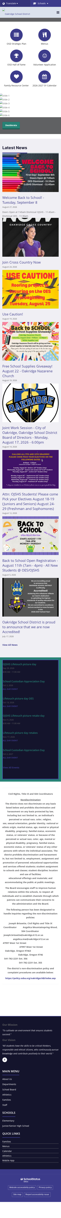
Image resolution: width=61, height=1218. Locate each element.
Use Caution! (12, 314)
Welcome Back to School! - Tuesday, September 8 (23, 200)
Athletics (6, 1094)
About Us (7, 1079)
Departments (9, 1084)
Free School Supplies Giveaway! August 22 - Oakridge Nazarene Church (27, 371)
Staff (4, 1104)
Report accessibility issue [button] (37, 1194)
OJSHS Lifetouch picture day (19, 664)
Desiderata (11, 125)
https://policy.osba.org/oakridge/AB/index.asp (30, 978)
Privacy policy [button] (45, 1187)
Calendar (7, 1151)
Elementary (8, 1120)
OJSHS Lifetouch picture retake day (24, 715)
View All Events (11, 767)
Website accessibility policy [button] (22, 1187)
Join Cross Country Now (21, 262)
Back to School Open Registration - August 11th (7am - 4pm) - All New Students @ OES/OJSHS (30, 565)
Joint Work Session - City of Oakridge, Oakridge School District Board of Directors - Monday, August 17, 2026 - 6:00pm (29, 434)
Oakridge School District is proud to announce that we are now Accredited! (28, 627)
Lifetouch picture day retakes (20, 733)
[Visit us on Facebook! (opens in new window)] (4, 1059)
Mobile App (8, 1160)
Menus (6, 1146)
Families (6, 1099)
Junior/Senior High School (15, 1125)
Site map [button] (17, 1194)
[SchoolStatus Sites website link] (30, 1180)
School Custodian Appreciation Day (24, 681)
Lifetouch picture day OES (18, 698)
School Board (9, 1089)
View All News (10, 644)
